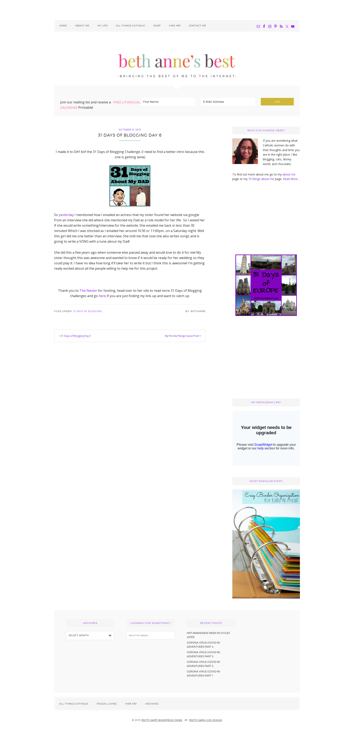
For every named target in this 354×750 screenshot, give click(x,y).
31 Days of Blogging (87, 311)
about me (289, 174)
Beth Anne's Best (177, 58)
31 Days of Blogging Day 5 (76, 336)
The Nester (88, 290)
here (102, 296)
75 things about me (261, 179)
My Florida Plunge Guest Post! (182, 336)
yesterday (66, 215)
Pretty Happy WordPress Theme (161, 720)
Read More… (291, 179)
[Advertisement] (177, 9)
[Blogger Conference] (266, 597)
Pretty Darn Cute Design (205, 720)
